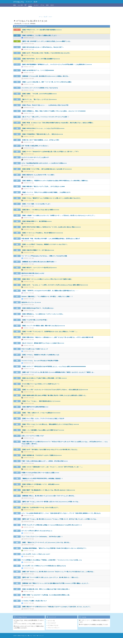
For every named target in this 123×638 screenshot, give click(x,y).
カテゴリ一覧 (51, 620)
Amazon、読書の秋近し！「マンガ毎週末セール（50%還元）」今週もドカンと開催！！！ (47, 296)
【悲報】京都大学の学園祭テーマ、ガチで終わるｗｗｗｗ (38, 250)
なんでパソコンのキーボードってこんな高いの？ (35, 157)
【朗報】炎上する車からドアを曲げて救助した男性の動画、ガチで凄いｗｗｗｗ (44, 378)
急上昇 (35, 2)
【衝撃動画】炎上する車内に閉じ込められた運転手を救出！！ (39, 262)
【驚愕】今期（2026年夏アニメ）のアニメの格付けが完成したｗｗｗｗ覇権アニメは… (46, 41)
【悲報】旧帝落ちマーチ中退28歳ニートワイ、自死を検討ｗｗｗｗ (40, 484)
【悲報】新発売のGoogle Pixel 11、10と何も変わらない (38, 308)
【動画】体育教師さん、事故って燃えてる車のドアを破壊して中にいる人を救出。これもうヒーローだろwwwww (54, 111)
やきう (52, 5)
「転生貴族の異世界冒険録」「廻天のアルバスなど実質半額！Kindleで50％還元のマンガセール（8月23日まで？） (54, 548)
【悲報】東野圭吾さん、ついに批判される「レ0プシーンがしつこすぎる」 (43, 314)
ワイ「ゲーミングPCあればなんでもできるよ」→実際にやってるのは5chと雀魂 (44, 256)
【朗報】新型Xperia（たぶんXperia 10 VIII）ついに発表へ (38, 175)
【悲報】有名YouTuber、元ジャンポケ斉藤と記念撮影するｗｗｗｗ (41, 59)
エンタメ (36, 5)
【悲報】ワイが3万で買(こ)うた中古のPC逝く (34, 320)
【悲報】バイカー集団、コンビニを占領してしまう (36, 204)
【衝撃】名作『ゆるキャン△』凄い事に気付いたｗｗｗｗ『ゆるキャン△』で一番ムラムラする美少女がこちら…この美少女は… (58, 571)
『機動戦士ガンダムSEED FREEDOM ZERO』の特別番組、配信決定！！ (42, 478)
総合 (14, 5)
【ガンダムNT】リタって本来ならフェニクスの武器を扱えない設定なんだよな (44, 566)
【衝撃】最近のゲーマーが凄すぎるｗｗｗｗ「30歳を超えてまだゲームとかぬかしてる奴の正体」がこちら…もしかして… (56, 606)
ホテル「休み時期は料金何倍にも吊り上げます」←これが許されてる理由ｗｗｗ (44, 163)
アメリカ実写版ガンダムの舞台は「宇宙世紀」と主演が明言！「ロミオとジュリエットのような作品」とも (52, 560)
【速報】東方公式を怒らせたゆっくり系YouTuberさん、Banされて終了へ (43, 47)
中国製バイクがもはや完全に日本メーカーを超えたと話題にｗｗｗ (40, 472)
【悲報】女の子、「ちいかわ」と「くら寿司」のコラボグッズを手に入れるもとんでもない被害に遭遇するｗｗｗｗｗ (55, 285)
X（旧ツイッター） (85, 620)
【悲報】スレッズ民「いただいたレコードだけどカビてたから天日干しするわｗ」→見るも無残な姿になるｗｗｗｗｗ (55, 389)
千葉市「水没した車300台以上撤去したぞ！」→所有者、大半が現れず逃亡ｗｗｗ (45, 461)
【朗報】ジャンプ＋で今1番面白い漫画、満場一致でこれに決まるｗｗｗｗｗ (43, 326)
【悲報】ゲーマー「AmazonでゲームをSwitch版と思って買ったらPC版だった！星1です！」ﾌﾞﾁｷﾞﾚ (50, 151)
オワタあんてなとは (53, 625)
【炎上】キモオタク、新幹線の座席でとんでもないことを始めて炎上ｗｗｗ (43, 343)
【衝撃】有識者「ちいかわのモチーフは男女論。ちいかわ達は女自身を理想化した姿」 (46, 595)
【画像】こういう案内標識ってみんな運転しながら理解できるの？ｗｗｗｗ (43, 430)
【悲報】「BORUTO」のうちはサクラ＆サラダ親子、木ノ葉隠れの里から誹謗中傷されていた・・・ (50, 290)
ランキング (29, 2)
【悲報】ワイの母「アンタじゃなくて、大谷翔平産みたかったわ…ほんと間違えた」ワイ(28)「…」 (50, 331)
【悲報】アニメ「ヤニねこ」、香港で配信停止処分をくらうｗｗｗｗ (41, 401)
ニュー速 (20, 5)
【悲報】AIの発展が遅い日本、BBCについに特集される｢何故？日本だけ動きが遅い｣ (46, 589)
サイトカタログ (52, 623)
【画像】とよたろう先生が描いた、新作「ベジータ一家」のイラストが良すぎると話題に (47, 82)
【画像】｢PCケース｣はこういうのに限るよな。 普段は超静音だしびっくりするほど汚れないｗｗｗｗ (50, 424)
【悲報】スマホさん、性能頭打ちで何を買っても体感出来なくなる (40, 355)
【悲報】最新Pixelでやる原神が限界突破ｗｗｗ (35, 407)
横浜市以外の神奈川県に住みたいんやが (33, 273)
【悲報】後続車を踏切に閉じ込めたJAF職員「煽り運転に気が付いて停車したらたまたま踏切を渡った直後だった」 (54, 395)
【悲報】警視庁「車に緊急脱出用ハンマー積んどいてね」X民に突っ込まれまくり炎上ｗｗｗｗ (48, 490)
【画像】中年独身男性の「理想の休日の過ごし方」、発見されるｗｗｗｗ (42, 134)
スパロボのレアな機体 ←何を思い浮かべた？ (34, 601)
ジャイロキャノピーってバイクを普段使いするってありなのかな (40, 88)
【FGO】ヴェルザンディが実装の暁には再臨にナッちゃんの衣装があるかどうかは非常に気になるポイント (52, 525)
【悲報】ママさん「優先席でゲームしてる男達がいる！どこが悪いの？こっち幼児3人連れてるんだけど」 (51, 198)
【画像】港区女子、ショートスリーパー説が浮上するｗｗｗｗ (39, 267)
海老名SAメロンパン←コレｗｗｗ (31, 302)
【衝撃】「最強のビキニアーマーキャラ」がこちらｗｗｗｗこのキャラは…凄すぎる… (46, 542)
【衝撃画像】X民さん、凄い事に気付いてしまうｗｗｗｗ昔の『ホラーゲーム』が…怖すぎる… (48, 496)
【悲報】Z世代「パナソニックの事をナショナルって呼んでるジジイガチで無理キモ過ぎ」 (47, 279)
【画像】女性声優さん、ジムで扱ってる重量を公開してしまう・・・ (41, 35)
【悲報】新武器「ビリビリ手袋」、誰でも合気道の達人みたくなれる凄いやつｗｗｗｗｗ (47, 169)
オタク (30, 5)
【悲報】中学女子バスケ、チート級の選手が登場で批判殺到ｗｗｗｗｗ (42, 30)
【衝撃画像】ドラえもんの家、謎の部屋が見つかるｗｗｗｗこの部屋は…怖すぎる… (45, 76)
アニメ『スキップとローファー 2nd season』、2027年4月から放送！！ (42, 536)
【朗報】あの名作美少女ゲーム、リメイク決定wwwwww (38, 70)
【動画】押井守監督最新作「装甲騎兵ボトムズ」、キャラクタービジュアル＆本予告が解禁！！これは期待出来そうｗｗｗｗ (57, 64)
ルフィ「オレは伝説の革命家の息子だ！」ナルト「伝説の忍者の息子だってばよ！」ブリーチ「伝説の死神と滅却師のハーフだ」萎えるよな (61, 513)
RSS (81, 624)
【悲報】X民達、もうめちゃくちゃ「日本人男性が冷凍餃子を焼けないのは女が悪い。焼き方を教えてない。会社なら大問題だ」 (58, 123)
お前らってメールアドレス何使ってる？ (33, 436)
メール (30, 635)
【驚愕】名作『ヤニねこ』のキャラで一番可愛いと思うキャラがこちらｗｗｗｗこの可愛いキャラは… (50, 501)
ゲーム (42, 5)
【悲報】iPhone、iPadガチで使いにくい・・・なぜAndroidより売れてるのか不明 (45, 105)
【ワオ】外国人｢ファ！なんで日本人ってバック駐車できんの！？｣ (40, 384)
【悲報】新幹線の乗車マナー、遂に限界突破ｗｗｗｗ (37, 221)
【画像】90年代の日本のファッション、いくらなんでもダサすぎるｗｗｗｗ (43, 128)
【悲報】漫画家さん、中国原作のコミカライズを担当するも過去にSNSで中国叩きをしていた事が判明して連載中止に (55, 180)
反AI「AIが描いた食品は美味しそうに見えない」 (35, 146)
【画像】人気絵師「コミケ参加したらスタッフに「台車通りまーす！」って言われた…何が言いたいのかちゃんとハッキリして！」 (59, 215)
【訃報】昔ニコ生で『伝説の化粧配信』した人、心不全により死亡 (40, 140)
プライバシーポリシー (53, 627)
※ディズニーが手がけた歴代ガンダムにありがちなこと (37, 531)
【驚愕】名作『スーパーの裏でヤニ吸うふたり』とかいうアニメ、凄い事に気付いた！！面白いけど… (50, 577)
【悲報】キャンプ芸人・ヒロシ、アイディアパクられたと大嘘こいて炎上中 (43, 418)
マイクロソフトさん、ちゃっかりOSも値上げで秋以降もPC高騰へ (40, 360)
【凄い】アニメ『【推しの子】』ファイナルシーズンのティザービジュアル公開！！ (45, 117)
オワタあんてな (18, 2)
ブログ (34, 635)
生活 (47, 5)
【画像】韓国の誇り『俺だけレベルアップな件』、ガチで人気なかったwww (43, 186)
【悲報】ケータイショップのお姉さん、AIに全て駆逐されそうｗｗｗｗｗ (42, 233)
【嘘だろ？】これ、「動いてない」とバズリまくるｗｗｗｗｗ (39, 99)
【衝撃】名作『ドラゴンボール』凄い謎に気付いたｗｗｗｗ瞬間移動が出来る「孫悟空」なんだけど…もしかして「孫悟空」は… (58, 372)
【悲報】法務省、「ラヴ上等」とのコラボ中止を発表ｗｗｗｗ (39, 94)
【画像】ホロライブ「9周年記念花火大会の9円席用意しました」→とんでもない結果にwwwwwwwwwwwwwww (54, 366)
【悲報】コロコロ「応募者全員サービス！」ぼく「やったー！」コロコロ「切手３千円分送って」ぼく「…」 (52, 467)
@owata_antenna (20, 626)
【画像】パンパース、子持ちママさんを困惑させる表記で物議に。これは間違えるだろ (46, 192)
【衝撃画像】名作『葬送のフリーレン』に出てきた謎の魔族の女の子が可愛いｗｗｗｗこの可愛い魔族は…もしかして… (55, 583)
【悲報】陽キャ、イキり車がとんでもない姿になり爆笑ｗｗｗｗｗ (40, 210)
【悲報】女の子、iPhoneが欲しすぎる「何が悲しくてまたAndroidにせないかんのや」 (46, 53)
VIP (25, 5)
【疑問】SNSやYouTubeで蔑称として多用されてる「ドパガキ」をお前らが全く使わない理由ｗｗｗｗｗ (51, 227)
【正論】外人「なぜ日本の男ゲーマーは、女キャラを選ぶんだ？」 (40, 507)
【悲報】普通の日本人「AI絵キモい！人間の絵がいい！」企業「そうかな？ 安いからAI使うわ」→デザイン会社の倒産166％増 (57, 337)
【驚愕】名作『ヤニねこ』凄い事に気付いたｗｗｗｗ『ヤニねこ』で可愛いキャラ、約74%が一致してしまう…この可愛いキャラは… (59, 519)
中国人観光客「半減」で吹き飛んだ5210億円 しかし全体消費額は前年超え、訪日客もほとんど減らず (51, 238)
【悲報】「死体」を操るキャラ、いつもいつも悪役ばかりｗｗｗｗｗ (41, 413)
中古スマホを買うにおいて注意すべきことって (35, 349)
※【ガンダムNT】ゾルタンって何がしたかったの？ (36, 554)
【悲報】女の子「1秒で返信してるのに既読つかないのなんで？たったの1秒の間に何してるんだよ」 (50, 449)
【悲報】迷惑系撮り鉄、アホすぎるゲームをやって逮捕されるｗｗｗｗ (42, 455)
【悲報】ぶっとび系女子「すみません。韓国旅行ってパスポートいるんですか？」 (45, 244)
